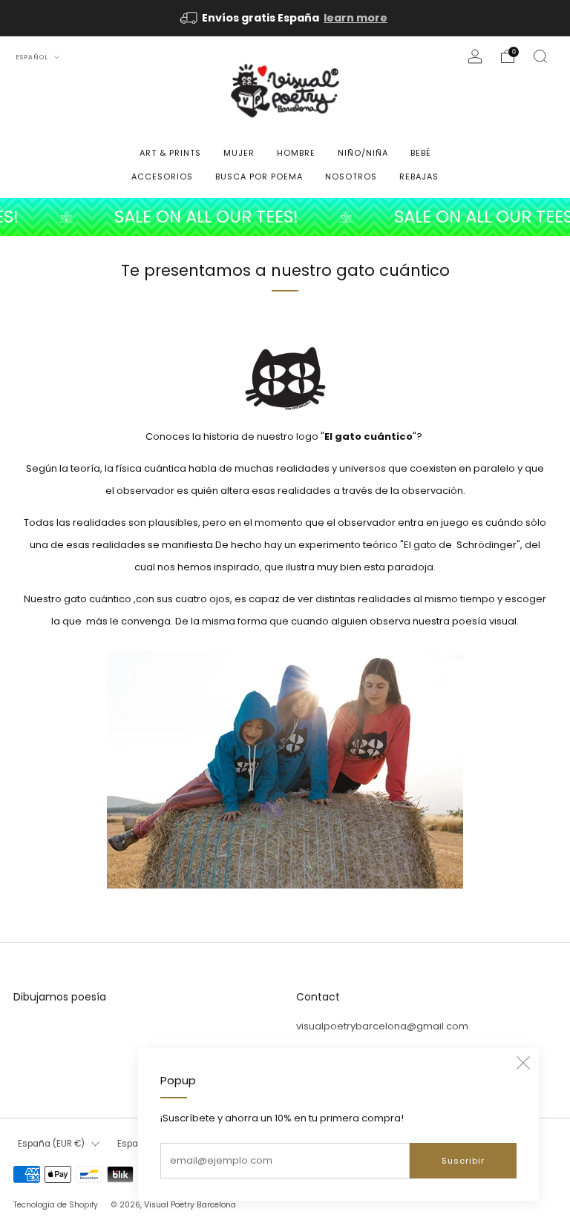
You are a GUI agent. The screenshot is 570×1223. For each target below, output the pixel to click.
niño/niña (363, 153)
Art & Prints (170, 153)
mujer (239, 153)
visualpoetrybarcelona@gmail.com (382, 1026)
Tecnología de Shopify (55, 1204)
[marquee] (285, 217)
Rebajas (419, 176)
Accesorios (162, 176)
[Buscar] (540, 56)
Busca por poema (259, 176)
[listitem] (285, 18)
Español (33, 57)
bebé (420, 153)
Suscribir (463, 1161)
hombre (296, 153)
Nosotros (351, 176)
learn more (355, 17)
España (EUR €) (51, 1144)
